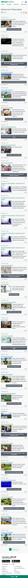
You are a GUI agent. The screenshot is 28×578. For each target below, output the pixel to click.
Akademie (4, 569)
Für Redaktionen (18, 566)
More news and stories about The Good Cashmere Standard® (14, 276)
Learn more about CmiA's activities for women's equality (14, 175)
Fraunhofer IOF (4, 284)
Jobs (15, 569)
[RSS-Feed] (26, 12)
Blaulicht (9, 4)
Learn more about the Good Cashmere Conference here (14, 435)
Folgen (12, 576)
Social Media (17, 573)
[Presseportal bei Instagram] (13, 564)
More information (14, 294)
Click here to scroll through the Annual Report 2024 (14, 348)
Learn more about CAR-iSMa (14, 385)
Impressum (4, 566)
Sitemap (4, 574)
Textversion (16, 571)
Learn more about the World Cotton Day (14, 542)
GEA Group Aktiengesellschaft (8, 19)
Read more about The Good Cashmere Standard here (14, 64)
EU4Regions (4, 411)
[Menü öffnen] (26, 2)
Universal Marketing (6, 516)
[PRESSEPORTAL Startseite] (7, 2)
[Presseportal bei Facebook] (9, 564)
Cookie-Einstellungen (7, 573)
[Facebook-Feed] (23, 12)
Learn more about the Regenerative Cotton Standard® (14, 454)
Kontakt (4, 568)
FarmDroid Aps (4, 37)
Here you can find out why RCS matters (14, 99)
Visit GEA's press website (14, 29)
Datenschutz (5, 571)
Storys (2, 4)
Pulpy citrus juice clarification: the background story (14, 136)
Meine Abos (24, 4)
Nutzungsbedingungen (19, 568)
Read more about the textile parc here (14, 508)
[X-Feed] (22, 12)
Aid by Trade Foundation (7, 53)
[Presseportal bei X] (11, 564)
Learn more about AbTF (14, 366)
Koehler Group (4, 319)
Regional (16, 4)
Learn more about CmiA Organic (14, 119)
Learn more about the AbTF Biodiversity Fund (14, 82)
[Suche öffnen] (22, 2)
